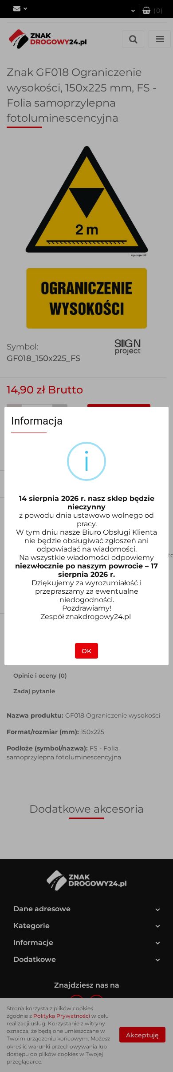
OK (86, 651)
